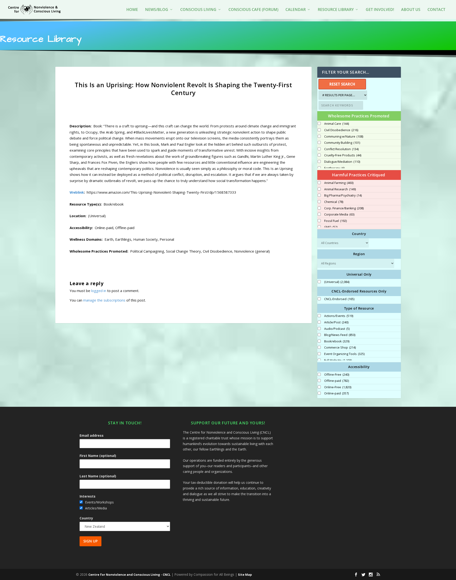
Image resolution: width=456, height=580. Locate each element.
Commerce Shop (340, 348)
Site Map (245, 574)
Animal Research (340, 189)
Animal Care (336, 124)
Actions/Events (338, 316)
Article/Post (336, 322)
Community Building (342, 143)
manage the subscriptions (104, 300)
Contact (436, 10)
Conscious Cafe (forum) (253, 10)
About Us (410, 10)
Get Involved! (380, 10)
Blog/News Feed (339, 335)
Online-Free (337, 387)
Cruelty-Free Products (342, 155)
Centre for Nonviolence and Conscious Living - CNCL (129, 574)
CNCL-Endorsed (339, 299)
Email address (92, 435)
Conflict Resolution (341, 149)
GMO (330, 227)
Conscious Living (198, 10)
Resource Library (336, 10)
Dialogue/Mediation (342, 162)
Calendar (295, 10)
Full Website (338, 360)
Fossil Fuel (335, 221)
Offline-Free (336, 375)
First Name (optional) (98, 455)
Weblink (77, 192)
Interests (87, 496)
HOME (132, 10)
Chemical (333, 202)
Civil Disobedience (341, 130)
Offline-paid (336, 381)
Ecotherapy (334, 168)
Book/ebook (336, 341)
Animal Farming (338, 183)
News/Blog (156, 10)
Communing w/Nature (343, 137)
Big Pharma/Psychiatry (343, 195)
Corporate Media (339, 214)
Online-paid (336, 393)
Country (86, 518)
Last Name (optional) (98, 476)
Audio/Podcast (337, 329)
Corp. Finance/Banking (344, 208)
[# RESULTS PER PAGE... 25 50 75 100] (342, 95)
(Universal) (336, 282)
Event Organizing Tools (344, 354)
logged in (98, 290)
